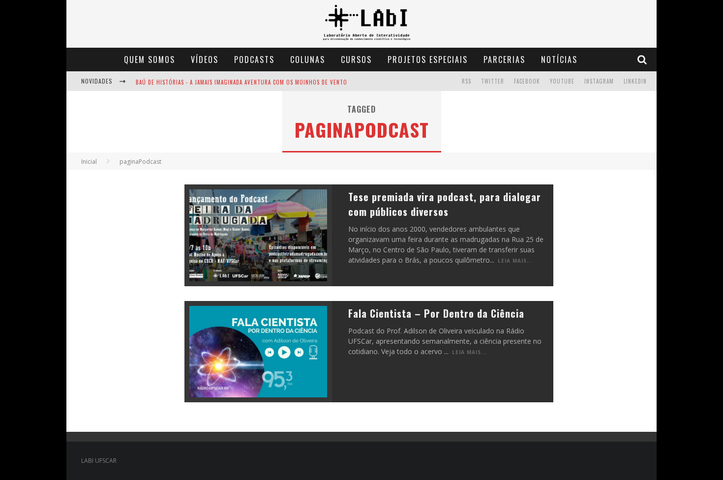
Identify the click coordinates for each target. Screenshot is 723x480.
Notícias (559, 59)
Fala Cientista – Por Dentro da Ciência (436, 313)
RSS (466, 81)
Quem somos (149, 59)
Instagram (599, 81)
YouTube (562, 81)
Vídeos (204, 59)
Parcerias (504, 59)
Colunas (307, 59)
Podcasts (254, 59)
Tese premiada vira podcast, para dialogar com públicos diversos (444, 204)
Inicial (89, 161)
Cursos (356, 59)
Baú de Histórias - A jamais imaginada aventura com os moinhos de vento (241, 82)
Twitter (492, 81)
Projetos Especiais (428, 59)
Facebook (527, 81)
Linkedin (635, 81)
